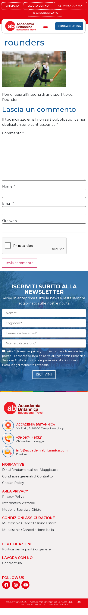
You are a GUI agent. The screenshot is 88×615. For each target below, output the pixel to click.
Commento (13, 133)
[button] (45, 26)
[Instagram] (16, 585)
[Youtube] (25, 585)
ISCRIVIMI (44, 374)
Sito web (9, 221)
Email (8, 203)
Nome (8, 186)
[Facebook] (6, 585)
